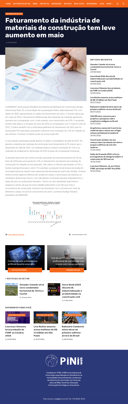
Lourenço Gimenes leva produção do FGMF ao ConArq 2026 (15, 331)
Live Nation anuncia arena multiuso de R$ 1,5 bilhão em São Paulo (45, 331)
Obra (35, 4)
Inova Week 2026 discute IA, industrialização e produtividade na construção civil (72, 290)
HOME (8, 4)
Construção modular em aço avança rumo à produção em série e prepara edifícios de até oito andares (106, 144)
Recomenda (92, 4)
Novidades (56, 4)
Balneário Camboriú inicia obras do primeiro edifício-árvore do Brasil (73, 331)
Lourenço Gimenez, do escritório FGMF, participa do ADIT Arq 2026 (105, 167)
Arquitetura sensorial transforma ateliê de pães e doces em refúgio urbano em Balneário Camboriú (105, 130)
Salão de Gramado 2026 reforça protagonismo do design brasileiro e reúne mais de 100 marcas (106, 156)
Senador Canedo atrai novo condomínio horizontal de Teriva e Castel (32, 289)
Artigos (68, 4)
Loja (102, 4)
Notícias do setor (21, 4)
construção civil (79, 234)
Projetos (44, 4)
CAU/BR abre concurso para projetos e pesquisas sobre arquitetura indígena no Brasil (104, 118)
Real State (79, 4)
